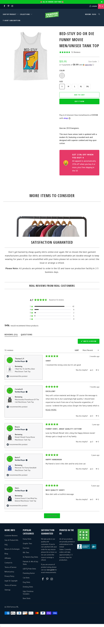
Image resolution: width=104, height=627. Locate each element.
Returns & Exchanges (12, 549)
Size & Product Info (11, 540)
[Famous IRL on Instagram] (12, 6)
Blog (94, 14)
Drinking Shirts (28, 587)
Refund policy (9, 572)
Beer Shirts (26, 598)
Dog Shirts (26, 582)
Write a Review (91, 342)
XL (81, 86)
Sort (77, 350)
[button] (79, 52)
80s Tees (26, 552)
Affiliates (8, 558)
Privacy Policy (9, 576)
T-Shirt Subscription (11, 20)
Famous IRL (14, 607)
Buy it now (79, 101)
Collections (25, 14)
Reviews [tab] (11, 335)
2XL (87, 86)
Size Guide (92, 61)
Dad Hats (26, 548)
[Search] (99, 14)
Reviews (88, 14)
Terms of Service (10, 567)
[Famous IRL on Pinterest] (8, 6)
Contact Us (8, 563)
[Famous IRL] (52, 15)
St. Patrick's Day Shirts (30, 557)
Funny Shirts (27, 539)
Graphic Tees (27, 543)
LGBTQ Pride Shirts (29, 569)
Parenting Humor (29, 573)
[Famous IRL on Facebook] (4, 6)
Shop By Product (10, 14)
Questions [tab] (26, 335)
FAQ (6, 545)
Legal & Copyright (11, 581)
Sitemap (7, 590)
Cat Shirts (26, 578)
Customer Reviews (11, 536)
